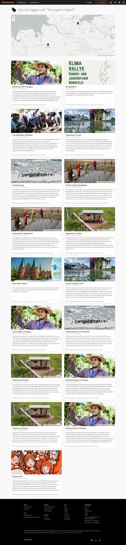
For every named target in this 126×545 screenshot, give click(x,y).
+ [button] (13, 17)
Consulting (47, 519)
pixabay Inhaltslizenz (55, 280)
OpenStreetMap (105, 55)
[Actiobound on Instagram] (100, 540)
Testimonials (88, 511)
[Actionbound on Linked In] (96, 540)
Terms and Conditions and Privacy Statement (92, 517)
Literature (67, 515)
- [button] (13, 20)
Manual (66, 509)
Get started (27, 509)
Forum (66, 513)
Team (86, 513)
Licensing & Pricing (49, 507)
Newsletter (67, 519)
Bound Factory (48, 509)
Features (87, 507)
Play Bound (22, 2)
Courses (46, 517)
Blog (86, 509)
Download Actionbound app (31, 517)
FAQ (65, 507)
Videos (66, 511)
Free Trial (101, 2)
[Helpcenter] (115, 2)
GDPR (86, 515)
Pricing (89, 2)
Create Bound (34, 2)
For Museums (47, 511)
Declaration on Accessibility (92, 522)
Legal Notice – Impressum (92, 520)
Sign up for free (28, 507)
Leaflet (98, 55)
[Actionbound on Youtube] (92, 540)
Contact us (67, 517)
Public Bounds (28, 515)
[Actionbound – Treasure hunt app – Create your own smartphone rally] (8, 2)
